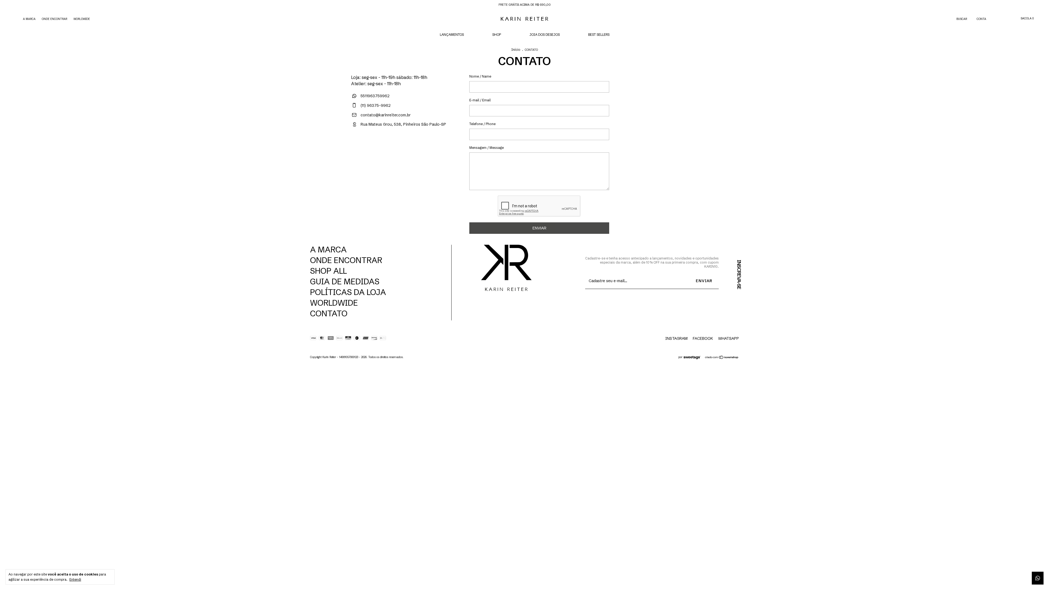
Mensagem (478, 148)
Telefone (476, 124)
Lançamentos (452, 35)
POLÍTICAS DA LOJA (348, 292)
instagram (676, 338)
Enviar (539, 228)
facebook (703, 338)
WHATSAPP (728, 338)
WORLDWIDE (81, 19)
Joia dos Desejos (544, 35)
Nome (474, 76)
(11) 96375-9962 (375, 105)
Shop (496, 35)
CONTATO (328, 313)
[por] (693, 357)
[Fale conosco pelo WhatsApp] (1038, 578)
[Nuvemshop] (722, 357)
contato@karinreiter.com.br (386, 115)
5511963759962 (375, 95)
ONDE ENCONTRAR (54, 19)
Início (515, 50)
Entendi (75, 579)
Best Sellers (598, 35)
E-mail (474, 100)
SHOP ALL (328, 270)
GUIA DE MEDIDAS (344, 281)
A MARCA (29, 19)
